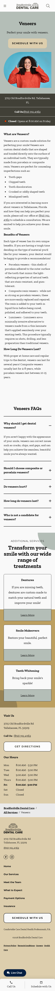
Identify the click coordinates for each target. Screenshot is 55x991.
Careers (39, 945)
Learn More (27, 615)
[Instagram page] (12, 857)
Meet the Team (12, 882)
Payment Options (14, 898)
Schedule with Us (27, 43)
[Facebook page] (6, 857)
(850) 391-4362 (31, 111)
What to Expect (13, 890)
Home (7, 866)
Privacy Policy (10, 945)
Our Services (11, 874)
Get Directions (27, 746)
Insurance (9, 906)
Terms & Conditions (26, 945)
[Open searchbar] (48, 5)
